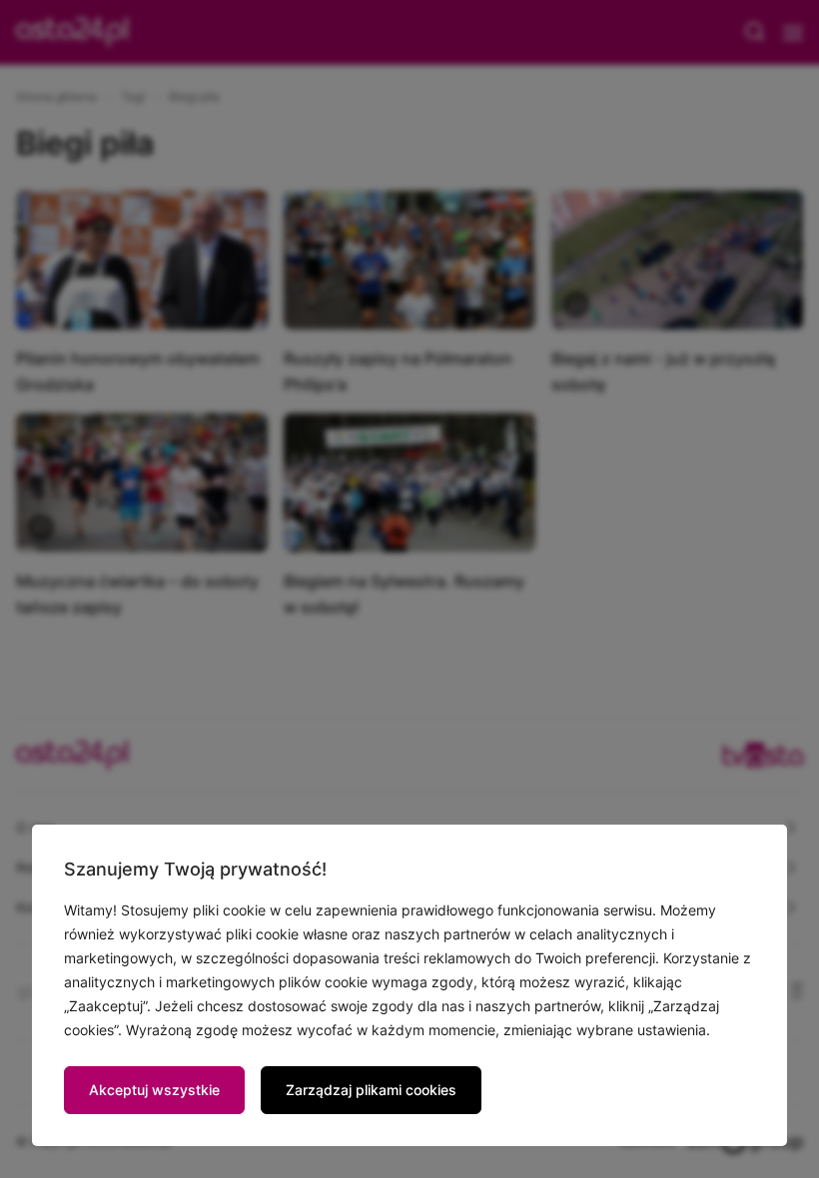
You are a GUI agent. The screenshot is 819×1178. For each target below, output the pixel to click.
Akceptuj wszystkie (154, 1089)
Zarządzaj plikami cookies (371, 1089)
